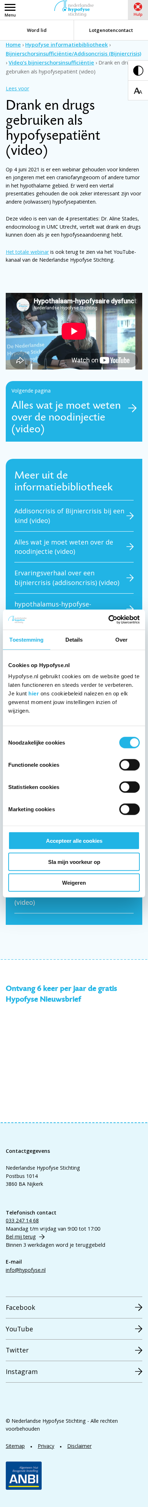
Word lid (37, 30)
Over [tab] (121, 639)
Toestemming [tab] (26, 639)
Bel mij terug (21, 1236)
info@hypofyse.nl (26, 1269)
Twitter (17, 1350)
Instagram (22, 1371)
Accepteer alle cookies (74, 841)
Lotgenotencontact (111, 30)
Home (13, 44)
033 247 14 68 (22, 1220)
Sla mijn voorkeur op (74, 862)
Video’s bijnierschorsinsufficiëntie (51, 62)
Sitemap (15, 1445)
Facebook (20, 1307)
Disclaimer (79, 1445)
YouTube (19, 1329)
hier (33, 693)
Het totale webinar (27, 251)
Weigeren (74, 883)
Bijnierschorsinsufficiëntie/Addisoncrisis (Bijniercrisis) (73, 53)
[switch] (129, 765)
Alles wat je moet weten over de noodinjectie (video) (63, 547)
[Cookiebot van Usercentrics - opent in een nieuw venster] (108, 619)
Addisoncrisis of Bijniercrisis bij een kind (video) (69, 516)
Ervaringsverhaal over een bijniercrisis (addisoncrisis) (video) (66, 578)
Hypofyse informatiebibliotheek (66, 44)
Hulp (138, 14)
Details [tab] (74, 639)
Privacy (46, 1445)
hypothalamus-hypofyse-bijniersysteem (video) (52, 609)
